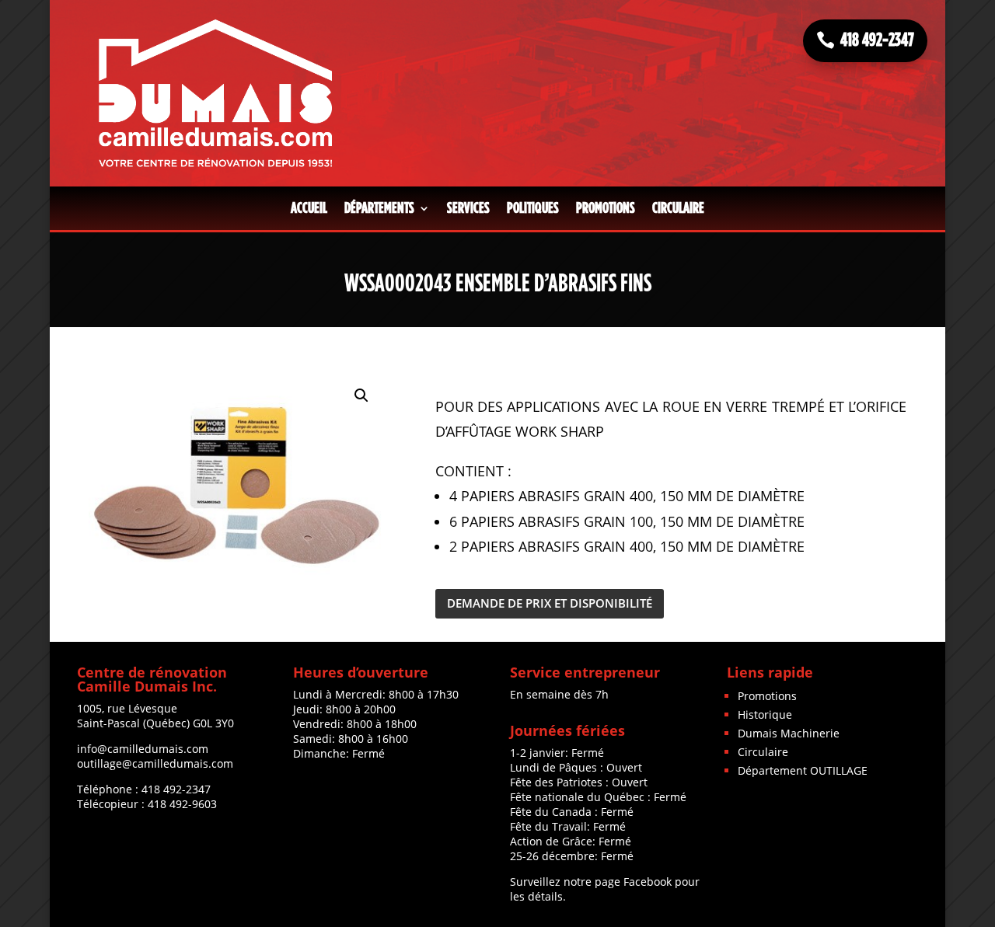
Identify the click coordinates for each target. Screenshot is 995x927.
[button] (361, 395)
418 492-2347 (877, 40)
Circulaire (678, 208)
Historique (765, 714)
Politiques (533, 208)
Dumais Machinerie (789, 733)
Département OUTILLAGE (803, 770)
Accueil (309, 208)
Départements (379, 208)
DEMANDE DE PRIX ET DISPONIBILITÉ (549, 603)
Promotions (605, 208)
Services (468, 208)
